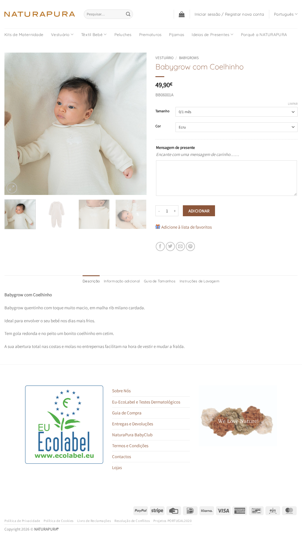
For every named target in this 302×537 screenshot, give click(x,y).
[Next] (136, 123)
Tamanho (162, 111)
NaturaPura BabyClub (132, 434)
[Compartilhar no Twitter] (170, 246)
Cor (158, 126)
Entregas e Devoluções (132, 424)
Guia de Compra (127, 413)
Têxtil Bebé (92, 34)
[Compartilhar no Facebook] (160, 246)
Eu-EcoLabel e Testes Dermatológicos (146, 402)
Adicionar (199, 211)
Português (283, 14)
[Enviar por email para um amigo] (180, 246)
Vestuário (60, 34)
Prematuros (150, 34)
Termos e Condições (130, 445)
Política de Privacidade (22, 520)
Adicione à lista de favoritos (186, 227)
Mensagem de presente (175, 147)
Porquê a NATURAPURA (264, 34)
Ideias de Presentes (210, 34)
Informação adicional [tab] (122, 281)
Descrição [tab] (91, 281)
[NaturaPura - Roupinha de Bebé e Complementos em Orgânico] (39, 14)
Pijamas (176, 34)
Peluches (123, 34)
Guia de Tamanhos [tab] (159, 281)
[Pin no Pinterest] (190, 246)
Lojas (117, 467)
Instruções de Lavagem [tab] (199, 281)
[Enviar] (128, 14)
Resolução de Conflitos (132, 520)
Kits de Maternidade (23, 34)
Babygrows (189, 57)
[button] (182, 14)
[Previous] (14, 123)
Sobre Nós (121, 390)
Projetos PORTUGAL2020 (172, 520)
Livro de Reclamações (94, 520)
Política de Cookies (59, 520)
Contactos (121, 456)
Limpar (293, 104)
